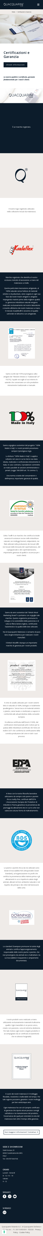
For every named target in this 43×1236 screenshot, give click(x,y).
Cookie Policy (24, 1232)
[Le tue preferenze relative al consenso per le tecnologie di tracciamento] (4, 1232)
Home (13, 12)
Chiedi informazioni (15, 65)
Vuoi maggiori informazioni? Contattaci (21, 1132)
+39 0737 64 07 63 (12, 1159)
